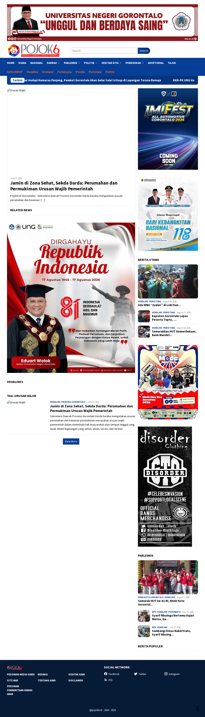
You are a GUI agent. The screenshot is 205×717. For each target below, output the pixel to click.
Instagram (174, 674)
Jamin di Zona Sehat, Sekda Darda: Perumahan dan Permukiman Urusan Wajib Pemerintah (64, 186)
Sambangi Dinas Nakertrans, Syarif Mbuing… (171, 632)
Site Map (12, 680)
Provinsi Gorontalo (73, 402)
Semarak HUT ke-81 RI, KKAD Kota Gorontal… (161, 602)
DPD (154, 612)
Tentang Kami (47, 680)
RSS (111, 680)
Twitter (142, 674)
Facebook (114, 674)
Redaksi (43, 674)
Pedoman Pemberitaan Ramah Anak (19, 690)
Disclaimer (75, 680)
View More (71, 441)
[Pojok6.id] (33, 50)
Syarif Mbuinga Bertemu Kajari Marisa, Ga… (173, 617)
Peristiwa (155, 301)
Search (144, 50)
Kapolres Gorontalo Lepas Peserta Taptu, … (170, 317)
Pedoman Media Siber (21, 674)
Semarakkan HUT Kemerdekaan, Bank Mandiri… (174, 333)
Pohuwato (174, 612)
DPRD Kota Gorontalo (151, 597)
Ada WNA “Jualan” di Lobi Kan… (159, 305)
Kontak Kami (76, 674)
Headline (55, 402)
